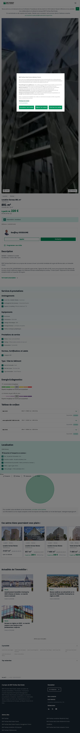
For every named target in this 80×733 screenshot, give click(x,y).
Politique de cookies (24, 100)
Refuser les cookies (41, 107)
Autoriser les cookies (55, 107)
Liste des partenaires (23, 103)
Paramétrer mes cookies (26, 107)
